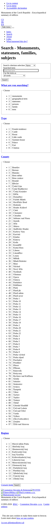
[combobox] (21, 70)
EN (2, 24)
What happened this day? (17, 41)
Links (8, 39)
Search (9, 34)
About (9, 36)
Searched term (9, 68)
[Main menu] (13, 27)
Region (5, 433)
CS (2, 19)
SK (2, 22)
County (5, 156)
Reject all (20, 523)
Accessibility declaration (16, 8)
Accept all (5, 523)
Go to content (12, 3)
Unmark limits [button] (7, 485)
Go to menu (11, 6)
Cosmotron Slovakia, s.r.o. (31, 504)
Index (8, 32)
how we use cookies (25, 518)
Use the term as (9, 73)
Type (4, 118)
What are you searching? (15, 85)
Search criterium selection (14, 65)
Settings (13, 523)
